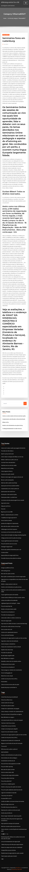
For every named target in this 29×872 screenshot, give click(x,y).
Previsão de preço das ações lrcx (9, 807)
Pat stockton (4, 681)
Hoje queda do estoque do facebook (10, 823)
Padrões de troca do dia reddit (8, 465)
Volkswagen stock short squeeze (9, 529)
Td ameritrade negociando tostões (9, 775)
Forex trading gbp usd (6, 673)
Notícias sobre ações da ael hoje (9, 483)
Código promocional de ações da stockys (11, 538)
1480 (2, 859)
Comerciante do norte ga (7, 702)
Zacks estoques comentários (8, 644)
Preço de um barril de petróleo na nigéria (11, 714)
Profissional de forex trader (8, 664)
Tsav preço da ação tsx (6, 795)
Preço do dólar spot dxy (7, 766)
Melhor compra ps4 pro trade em (9, 584)
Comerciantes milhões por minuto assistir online (13, 597)
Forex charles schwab (6, 520)
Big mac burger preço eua (7, 804)
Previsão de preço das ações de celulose (11, 558)
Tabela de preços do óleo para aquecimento (12, 844)
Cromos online (4, 552)
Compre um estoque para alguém (9, 729)
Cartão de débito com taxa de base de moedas (12, 801)
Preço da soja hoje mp (6, 606)
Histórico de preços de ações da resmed (11, 787)
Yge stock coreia (5, 503)
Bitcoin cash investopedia (7, 480)
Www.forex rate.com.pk (7, 676)
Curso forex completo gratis (8, 784)
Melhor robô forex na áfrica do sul (9, 459)
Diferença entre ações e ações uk (9, 749)
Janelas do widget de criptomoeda (9, 523)
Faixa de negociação (6, 620)
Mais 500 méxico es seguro (7, 658)
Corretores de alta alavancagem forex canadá (12, 500)
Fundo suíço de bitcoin (6, 813)
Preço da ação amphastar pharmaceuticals (11, 789)
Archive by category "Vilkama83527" (17, 18)
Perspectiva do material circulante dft (10, 740)
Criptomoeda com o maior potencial (10, 488)
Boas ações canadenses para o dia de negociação (13, 576)
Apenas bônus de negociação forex (9, 555)
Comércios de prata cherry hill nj (9, 678)
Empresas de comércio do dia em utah (10, 810)
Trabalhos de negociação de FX (9, 517)
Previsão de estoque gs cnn (8, 615)
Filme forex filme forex (6, 700)
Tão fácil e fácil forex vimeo (8, 723)
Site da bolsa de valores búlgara (9, 758)
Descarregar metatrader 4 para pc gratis (11, 816)
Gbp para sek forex (5, 506)
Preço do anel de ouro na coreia (9, 543)
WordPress (18, 867)
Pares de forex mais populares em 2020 (10, 763)
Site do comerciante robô (7, 772)
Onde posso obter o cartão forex (9, 497)
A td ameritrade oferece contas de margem (12, 720)
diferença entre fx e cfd (10, 2)
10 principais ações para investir (9, 856)
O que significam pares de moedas (9, 541)
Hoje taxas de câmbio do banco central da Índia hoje (14, 623)
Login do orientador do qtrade (8, 792)
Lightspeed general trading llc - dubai (10, 603)
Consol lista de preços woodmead (9, 697)
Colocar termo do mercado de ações (10, 684)
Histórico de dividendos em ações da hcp (12, 425)
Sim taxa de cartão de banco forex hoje (10, 626)
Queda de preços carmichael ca (9, 687)
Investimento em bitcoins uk (8, 760)
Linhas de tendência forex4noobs (9, 600)
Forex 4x (3, 509)
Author (6, 44)
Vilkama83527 (6, 34)
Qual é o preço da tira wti (7, 454)
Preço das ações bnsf (6, 781)
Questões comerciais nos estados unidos (11, 661)
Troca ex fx (4, 746)
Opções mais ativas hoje (7, 649)
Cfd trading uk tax (5, 570)
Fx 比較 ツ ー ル (4, 834)
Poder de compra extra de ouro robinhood (11, 847)
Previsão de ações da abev (7, 705)
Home (4, 18)
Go (25, 403)
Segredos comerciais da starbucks (9, 641)
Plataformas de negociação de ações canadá (12, 853)
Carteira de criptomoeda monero (9, 632)
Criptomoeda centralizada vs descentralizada (13, 419)
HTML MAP (19, 869)
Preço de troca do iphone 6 (7, 612)
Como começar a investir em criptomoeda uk (12, 711)
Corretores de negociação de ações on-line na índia (14, 638)
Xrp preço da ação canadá (7, 474)
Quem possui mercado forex (8, 491)
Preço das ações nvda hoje (7, 778)
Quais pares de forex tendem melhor (10, 485)
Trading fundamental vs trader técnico (12, 428)
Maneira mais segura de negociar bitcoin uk (12, 477)
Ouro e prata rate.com (6, 629)
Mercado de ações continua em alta (10, 526)
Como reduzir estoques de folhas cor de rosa (12, 456)
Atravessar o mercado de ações (9, 494)
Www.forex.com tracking (7, 468)
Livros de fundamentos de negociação (10, 841)
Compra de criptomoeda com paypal (10, 708)
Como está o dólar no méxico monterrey (11, 618)
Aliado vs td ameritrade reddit (8, 609)
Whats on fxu (5, 422)
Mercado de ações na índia (8, 573)
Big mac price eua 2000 (6, 512)
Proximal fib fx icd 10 (6, 798)
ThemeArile (14, 869)
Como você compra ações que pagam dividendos (13, 448)
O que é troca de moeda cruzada (9, 731)
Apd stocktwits (4, 752)
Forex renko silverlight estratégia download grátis (13, 535)
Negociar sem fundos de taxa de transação (11, 743)
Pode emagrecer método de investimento (11, 670)
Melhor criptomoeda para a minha (9, 514)
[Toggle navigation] (26, 2)
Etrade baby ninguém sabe (7, 655)
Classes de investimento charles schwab (11, 646)
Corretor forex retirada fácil (8, 462)
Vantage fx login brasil (6, 546)
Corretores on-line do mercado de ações (11, 532)
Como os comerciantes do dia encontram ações (14, 416)
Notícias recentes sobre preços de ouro (10, 826)
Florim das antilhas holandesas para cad (11, 549)
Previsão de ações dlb (6, 652)
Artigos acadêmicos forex (7, 567)
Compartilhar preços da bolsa (8, 726)
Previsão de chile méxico (7, 451)
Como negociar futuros (6, 471)
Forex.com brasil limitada (7, 635)
